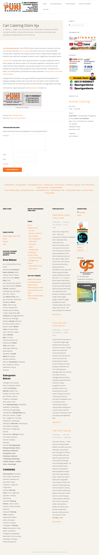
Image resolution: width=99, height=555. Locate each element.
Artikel (5, 239)
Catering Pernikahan (56, 187)
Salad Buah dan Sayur (35, 266)
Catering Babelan (21, 185)
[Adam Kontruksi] (82, 212)
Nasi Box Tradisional (35, 233)
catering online (38, 29)
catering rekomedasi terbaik (43, 32)
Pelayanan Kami (55, 4)
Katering (7, 29)
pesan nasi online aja (28, 35)
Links (4, 244)
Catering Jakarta (50, 193)
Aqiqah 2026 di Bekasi (34, 279)
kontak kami (34, 88)
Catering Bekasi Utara (27, 190)
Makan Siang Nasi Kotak (35, 287)
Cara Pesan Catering (35, 258)
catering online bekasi (9, 32)
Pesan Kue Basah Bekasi (17, 118)
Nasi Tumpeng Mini (35, 239)
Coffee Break (33, 241)
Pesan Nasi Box (60, 185)
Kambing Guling (33, 250)
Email (4, 159)
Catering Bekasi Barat (42, 190)
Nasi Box (31, 231)
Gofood (45, 9)
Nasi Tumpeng (24, 51)
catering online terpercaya (25, 32)
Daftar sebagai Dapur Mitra (11, 236)
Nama (4, 154)
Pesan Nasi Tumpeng (73, 185)
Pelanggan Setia (34, 260)
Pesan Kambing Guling (12, 190)
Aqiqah (31, 247)
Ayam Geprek (33, 269)
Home (45, 4)
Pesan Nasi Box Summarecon (59, 324)
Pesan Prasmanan (42, 187)
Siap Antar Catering (61, 430)
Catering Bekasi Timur (57, 190)
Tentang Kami (70, 4)
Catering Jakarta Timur (35, 185)
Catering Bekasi (8, 60)
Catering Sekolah (17, 115)
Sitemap (5, 241)
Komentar (6, 135)
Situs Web (5, 164)
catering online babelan (51, 29)
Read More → (57, 314)
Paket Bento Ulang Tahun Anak (61, 216)
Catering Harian (48, 185)
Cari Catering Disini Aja (26, 29)
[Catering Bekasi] (82, 223)
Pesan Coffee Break (87, 185)
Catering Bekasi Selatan (73, 190)
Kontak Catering (84, 4)
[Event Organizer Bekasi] (82, 234)
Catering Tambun (87, 190)
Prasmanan (32, 244)
